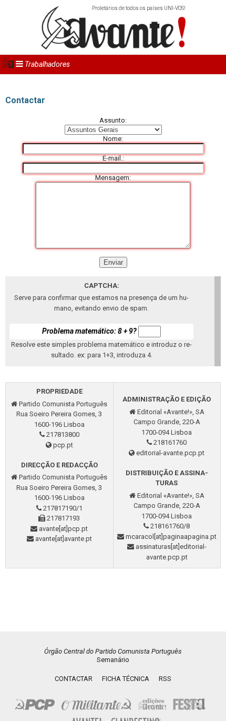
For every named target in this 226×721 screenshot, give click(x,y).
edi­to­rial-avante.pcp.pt (170, 453)
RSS (165, 679)
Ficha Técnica (125, 679)
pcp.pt (63, 445)
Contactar (74, 679)
